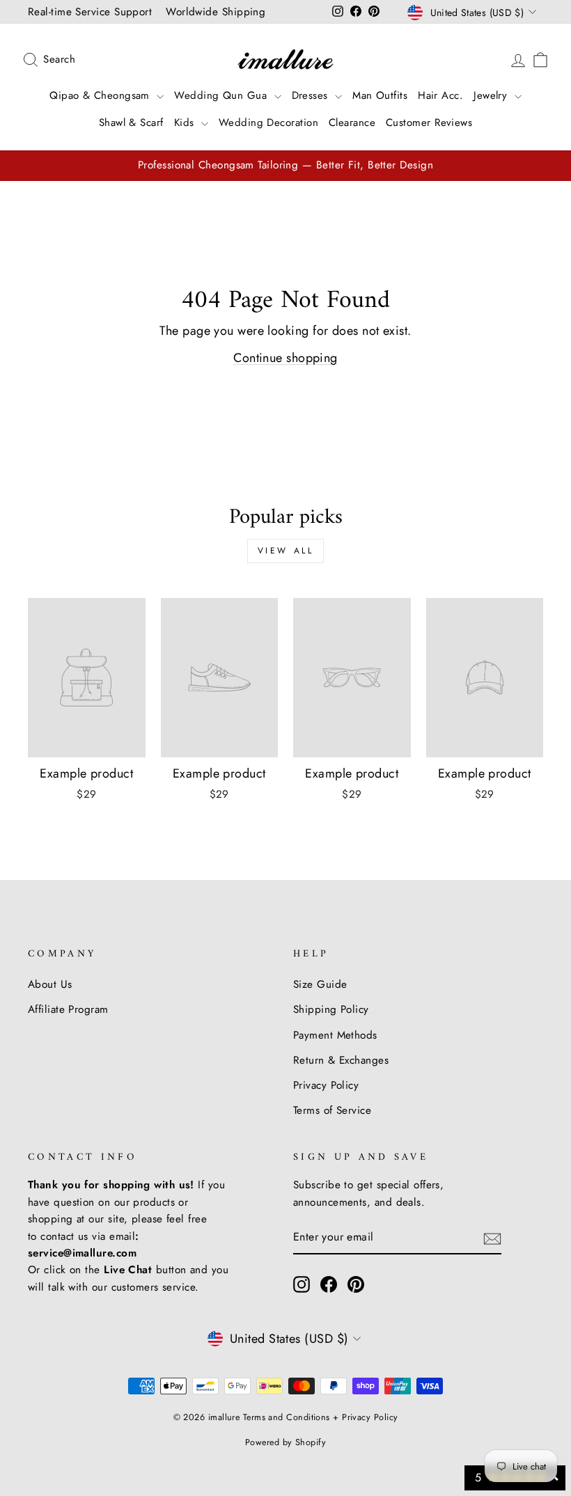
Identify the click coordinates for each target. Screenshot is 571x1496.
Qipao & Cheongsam (101, 95)
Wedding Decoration (268, 122)
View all (286, 550)
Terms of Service (332, 1110)
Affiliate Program (68, 1009)
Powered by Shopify (285, 1442)
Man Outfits (379, 95)
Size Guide (320, 984)
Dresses (312, 95)
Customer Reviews (429, 122)
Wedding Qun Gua (222, 95)
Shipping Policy (331, 1009)
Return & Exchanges (341, 1060)
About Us (50, 984)
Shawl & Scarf (131, 122)
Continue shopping (285, 358)
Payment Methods (335, 1035)
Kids (186, 122)
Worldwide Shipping (215, 11)
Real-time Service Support (90, 11)
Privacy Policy (326, 1085)
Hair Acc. (440, 95)
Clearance (352, 122)
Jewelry (492, 95)
